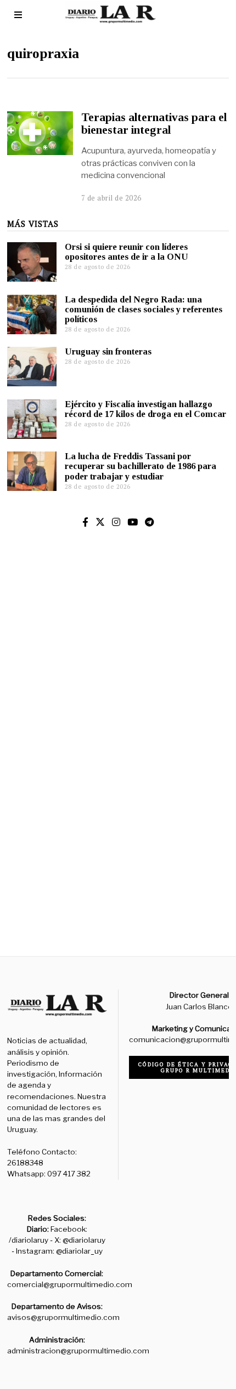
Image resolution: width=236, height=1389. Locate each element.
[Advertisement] (118, 794)
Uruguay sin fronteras (108, 351)
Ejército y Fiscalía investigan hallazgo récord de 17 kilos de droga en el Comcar (145, 409)
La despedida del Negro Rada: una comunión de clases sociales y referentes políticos (143, 309)
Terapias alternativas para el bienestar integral (154, 123)
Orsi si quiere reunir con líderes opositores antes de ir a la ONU (126, 252)
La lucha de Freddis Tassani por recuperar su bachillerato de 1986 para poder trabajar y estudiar (140, 466)
